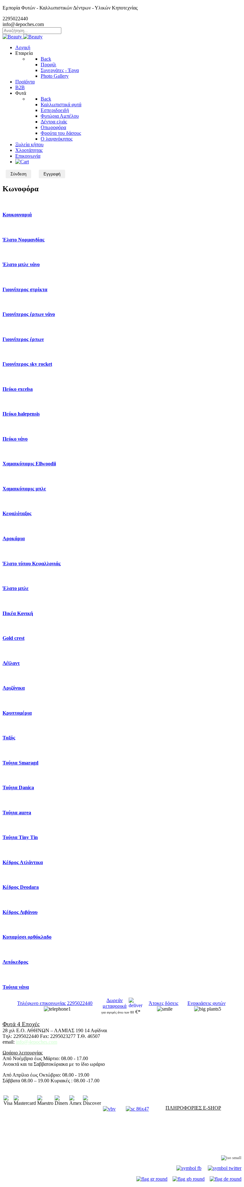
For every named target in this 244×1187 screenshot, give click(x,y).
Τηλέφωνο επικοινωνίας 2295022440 (54, 1003)
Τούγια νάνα (16, 987)
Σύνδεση (18, 174)
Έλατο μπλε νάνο (21, 264)
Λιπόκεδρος (15, 962)
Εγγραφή (52, 174)
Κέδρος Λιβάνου (20, 912)
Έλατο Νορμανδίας (23, 239)
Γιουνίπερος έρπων (23, 339)
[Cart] (22, 161)
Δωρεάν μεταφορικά (114, 1003)
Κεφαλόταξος (17, 513)
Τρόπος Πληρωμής (22, 1118)
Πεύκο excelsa (18, 389)
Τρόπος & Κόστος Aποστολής (33, 1124)
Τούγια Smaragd (20, 762)
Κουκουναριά (17, 214)
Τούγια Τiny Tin (20, 837)
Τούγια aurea (17, 812)
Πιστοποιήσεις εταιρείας (198, 1157)
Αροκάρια (14, 538)
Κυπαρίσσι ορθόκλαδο (27, 937)
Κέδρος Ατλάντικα (23, 862)
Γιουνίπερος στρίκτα (25, 289)
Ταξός (9, 737)
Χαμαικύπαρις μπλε (24, 488)
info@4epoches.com (36, 1042)
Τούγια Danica (18, 787)
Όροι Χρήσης (16, 1130)
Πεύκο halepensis (21, 413)
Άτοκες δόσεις (163, 1003)
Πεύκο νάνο (15, 439)
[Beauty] (23, 36)
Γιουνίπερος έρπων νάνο (29, 314)
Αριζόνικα (14, 688)
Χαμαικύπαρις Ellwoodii (29, 463)
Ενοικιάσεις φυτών (206, 1003)
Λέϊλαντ (11, 663)
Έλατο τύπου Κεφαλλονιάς (32, 563)
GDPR (10, 1146)
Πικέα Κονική (18, 613)
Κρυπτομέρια (17, 713)
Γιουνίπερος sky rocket (27, 364)
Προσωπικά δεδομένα (25, 1141)
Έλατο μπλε (16, 588)
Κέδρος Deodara (21, 887)
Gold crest (13, 638)
